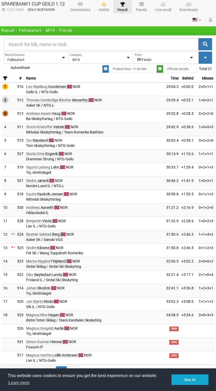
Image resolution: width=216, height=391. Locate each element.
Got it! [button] (190, 380)
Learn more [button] (19, 382)
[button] (197, 19)
